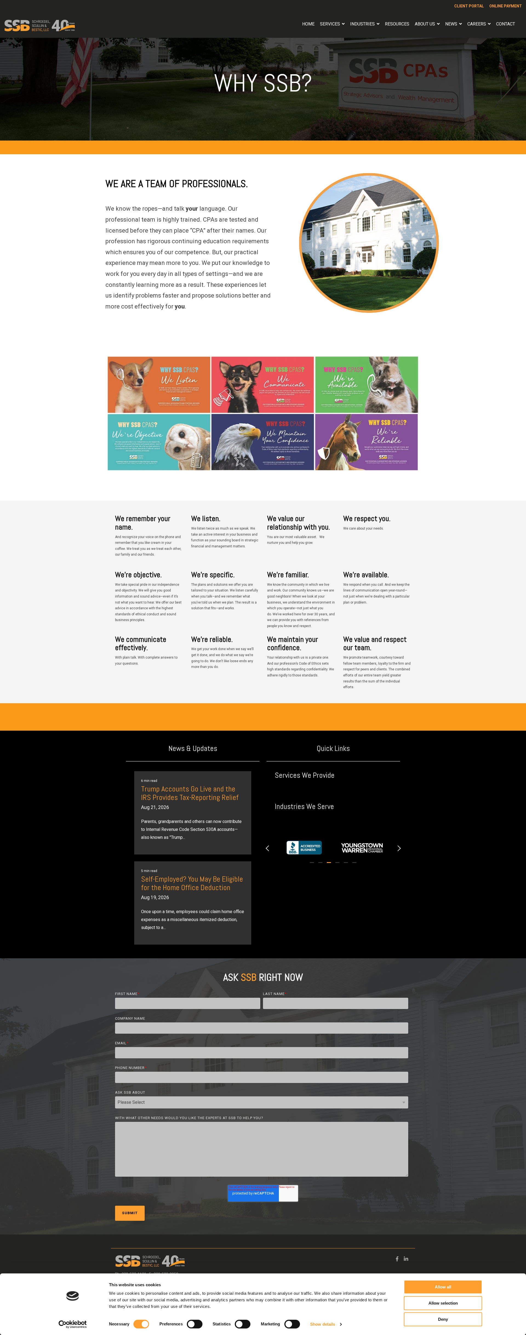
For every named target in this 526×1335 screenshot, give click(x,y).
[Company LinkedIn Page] (406, 1258)
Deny (443, 1319)
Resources (397, 24)
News (451, 24)
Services (330, 24)
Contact (505, 24)
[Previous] (268, 848)
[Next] (398, 848)
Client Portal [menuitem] (469, 6)
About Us (425, 24)
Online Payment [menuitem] (505, 6)
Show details (322, 1324)
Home (308, 24)
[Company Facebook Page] (397, 1258)
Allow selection (443, 1303)
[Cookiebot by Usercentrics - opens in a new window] (73, 1324)
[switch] (194, 1324)
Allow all (443, 1287)
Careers (477, 24)
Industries (363, 24)
